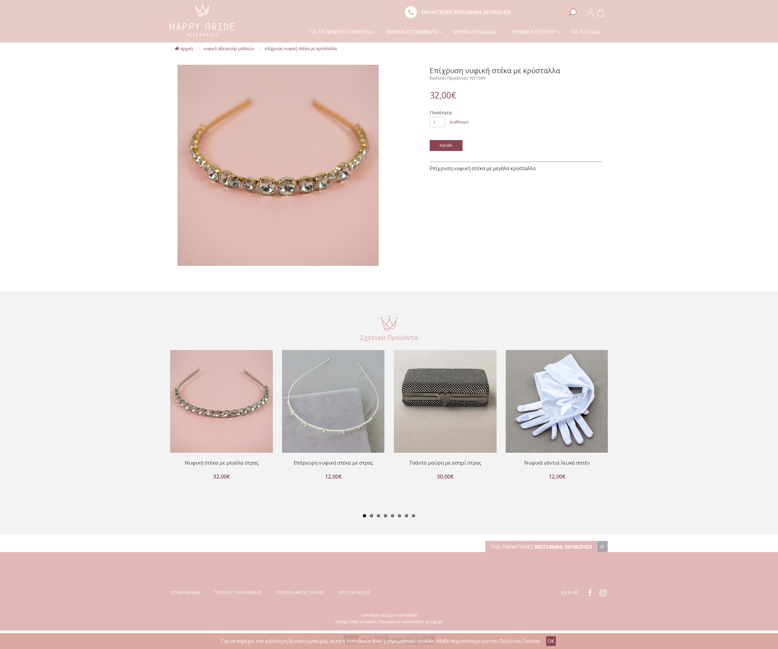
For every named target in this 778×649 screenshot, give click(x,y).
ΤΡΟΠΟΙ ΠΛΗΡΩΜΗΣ (238, 592)
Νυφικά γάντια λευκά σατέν (557, 462)
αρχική (186, 48)
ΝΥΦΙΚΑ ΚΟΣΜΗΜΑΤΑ (412, 32)
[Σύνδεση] (590, 12)
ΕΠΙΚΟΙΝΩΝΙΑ (185, 592)
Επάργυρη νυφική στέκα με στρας (333, 462)
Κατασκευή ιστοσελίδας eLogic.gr (411, 621)
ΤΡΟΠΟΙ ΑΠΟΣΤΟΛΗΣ (299, 592)
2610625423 (497, 12)
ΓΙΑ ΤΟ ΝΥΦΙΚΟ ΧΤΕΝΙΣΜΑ (340, 32)
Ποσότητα (441, 112)
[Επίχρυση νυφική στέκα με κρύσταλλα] (278, 165)
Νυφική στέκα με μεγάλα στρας (222, 462)
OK (551, 641)
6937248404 (467, 12)
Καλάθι (446, 145)
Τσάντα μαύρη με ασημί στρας (445, 462)
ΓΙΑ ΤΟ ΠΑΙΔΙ (585, 32)
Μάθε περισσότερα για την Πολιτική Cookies (488, 641)
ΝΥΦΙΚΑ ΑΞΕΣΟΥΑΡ (533, 32)
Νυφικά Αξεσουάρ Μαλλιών (228, 48)
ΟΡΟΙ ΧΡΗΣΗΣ (354, 592)
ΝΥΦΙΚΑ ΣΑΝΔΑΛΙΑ (474, 32)
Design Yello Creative (356, 621)
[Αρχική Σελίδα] (202, 19)
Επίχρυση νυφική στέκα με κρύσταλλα (301, 48)
